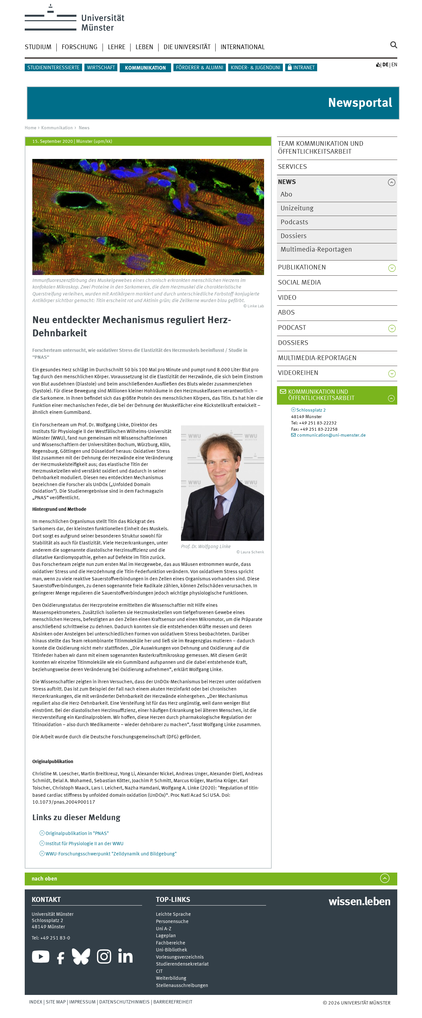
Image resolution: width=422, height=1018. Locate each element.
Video (287, 297)
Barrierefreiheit (172, 1002)
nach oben (44, 879)
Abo (286, 194)
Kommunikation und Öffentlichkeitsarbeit (321, 395)
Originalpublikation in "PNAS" (77, 833)
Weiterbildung (171, 978)
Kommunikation (57, 128)
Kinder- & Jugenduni (255, 68)
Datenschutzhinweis (124, 1002)
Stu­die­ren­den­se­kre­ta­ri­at (182, 964)
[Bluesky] (81, 958)
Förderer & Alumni (199, 68)
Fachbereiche (170, 943)
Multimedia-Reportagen (316, 249)
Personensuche (172, 921)
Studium (38, 47)
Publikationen (302, 267)
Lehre (116, 47)
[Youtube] (41, 958)
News (84, 128)
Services (292, 167)
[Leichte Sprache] (377, 65)
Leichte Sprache (173, 914)
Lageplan (166, 936)
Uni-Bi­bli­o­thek (171, 950)
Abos (286, 312)
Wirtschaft (101, 68)
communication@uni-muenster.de (331, 435)
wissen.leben (359, 902)
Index (35, 1002)
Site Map (56, 1002)
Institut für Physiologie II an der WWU (84, 844)
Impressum (82, 1002)
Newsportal (360, 103)
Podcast (292, 327)
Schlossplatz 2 (311, 410)
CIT (159, 971)
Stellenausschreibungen (182, 985)
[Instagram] (104, 958)
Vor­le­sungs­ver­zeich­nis (180, 957)
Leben (144, 47)
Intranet (304, 68)
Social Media (299, 282)
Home (30, 128)
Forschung (80, 47)
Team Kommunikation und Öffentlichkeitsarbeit (320, 148)
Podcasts (294, 222)
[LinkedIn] (125, 958)
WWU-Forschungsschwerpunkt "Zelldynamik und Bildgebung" (111, 854)
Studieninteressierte (53, 68)
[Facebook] (61, 958)
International (243, 47)
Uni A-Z (163, 929)
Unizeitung (297, 208)
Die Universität (187, 47)
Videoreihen (298, 373)
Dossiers (294, 236)
